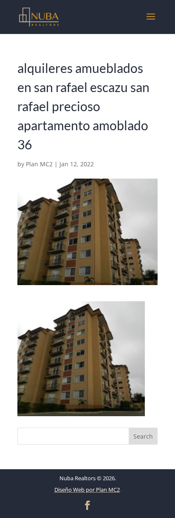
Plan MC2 (39, 164)
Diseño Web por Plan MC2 (87, 489)
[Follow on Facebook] (87, 505)
